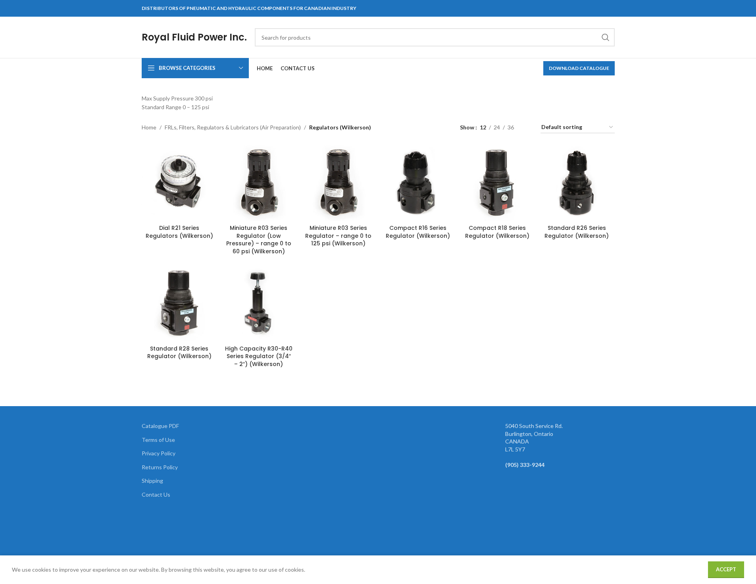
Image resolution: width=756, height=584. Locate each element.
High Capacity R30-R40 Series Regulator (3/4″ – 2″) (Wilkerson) (258, 356)
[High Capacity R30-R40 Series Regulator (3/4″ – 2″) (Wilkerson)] (258, 303)
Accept (726, 569)
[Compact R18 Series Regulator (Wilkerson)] (497, 183)
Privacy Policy (158, 453)
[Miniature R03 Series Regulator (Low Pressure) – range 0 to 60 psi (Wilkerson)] (258, 183)
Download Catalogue (579, 68)
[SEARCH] (605, 37)
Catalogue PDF (160, 425)
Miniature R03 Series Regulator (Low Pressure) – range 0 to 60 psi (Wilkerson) (258, 239)
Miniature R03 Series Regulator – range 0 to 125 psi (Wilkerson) (338, 235)
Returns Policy (160, 467)
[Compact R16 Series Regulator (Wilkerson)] (417, 183)
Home (149, 127)
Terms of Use (158, 439)
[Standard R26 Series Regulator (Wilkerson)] (576, 183)
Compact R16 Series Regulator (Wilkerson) (418, 232)
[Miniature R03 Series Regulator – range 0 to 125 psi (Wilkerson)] (338, 183)
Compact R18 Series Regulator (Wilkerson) (497, 232)
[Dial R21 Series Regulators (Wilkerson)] (179, 183)
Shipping (152, 480)
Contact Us (156, 494)
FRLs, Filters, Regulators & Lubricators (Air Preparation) (233, 127)
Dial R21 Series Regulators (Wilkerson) (179, 232)
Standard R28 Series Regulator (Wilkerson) (179, 352)
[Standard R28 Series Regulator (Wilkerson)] (179, 303)
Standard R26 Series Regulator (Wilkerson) (576, 232)
